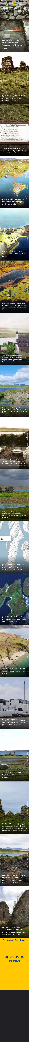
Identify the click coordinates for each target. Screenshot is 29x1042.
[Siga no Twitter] (17, 958)
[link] (14, 961)
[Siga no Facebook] (12, 958)
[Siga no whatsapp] (7, 958)
